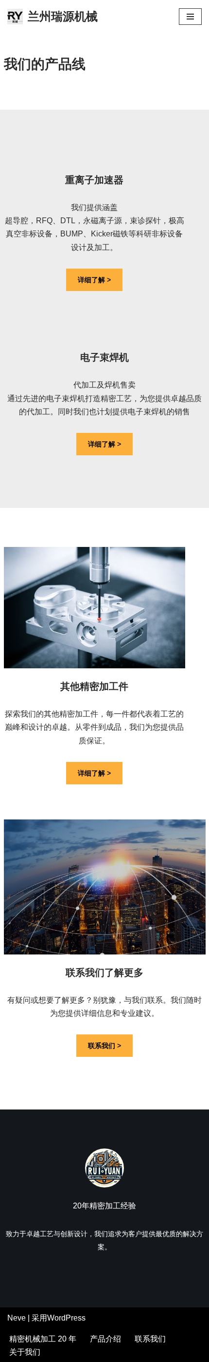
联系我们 (150, 1339)
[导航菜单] (190, 16)
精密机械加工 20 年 (42, 1339)
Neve (16, 1318)
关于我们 (24, 1352)
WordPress (66, 1318)
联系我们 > (104, 1046)
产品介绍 (105, 1339)
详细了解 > (94, 280)
